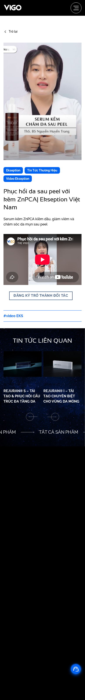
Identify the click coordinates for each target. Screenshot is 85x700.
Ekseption (13, 170)
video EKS (14, 316)
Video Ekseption (17, 178)
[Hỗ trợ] (76, 669)
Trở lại (13, 31)
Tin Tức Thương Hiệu (42, 170)
